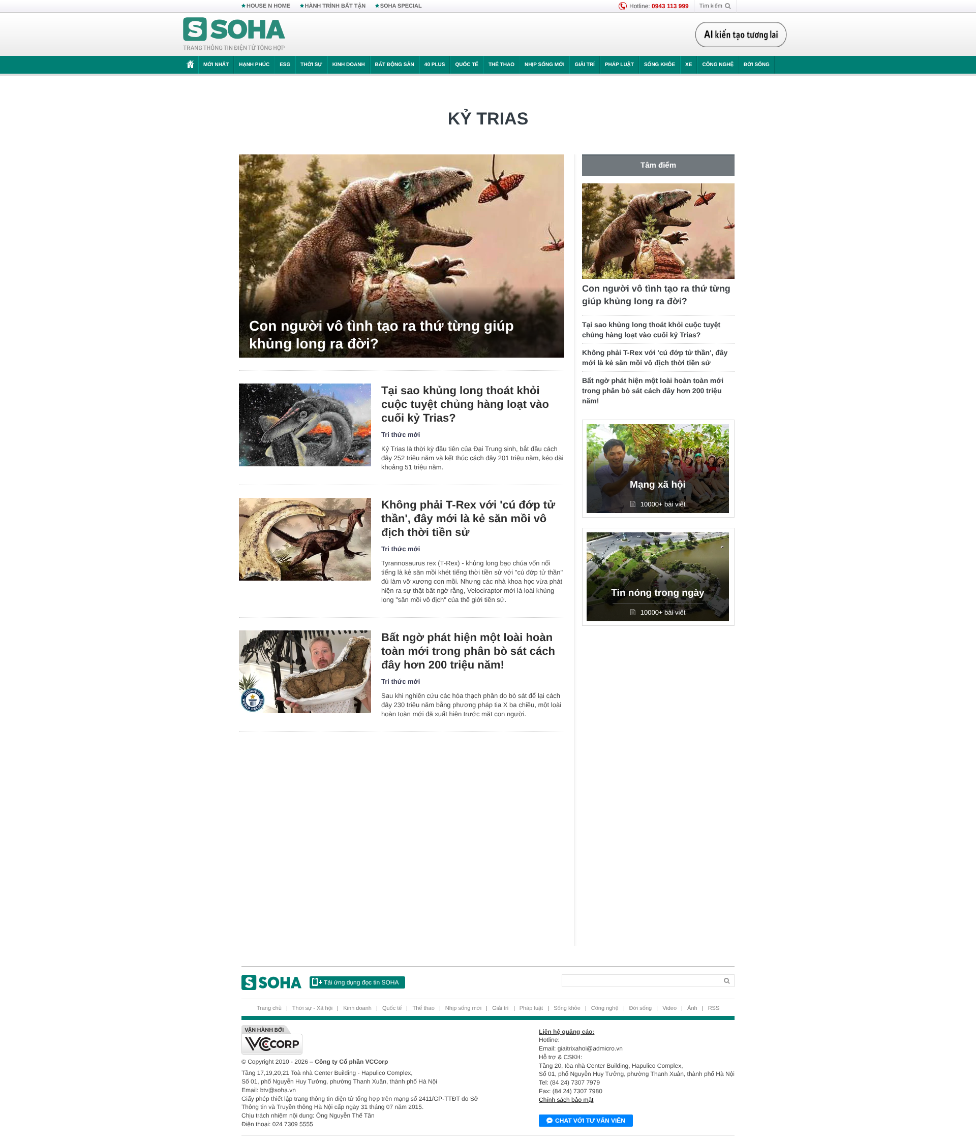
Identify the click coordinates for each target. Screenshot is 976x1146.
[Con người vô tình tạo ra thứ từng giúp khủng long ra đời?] (401, 256)
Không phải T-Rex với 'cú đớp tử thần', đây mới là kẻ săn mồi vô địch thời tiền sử (468, 518)
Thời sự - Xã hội (312, 1008)
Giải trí (584, 65)
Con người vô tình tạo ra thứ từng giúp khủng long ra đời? (381, 335)
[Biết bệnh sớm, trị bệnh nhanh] (743, 34)
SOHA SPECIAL (401, 6)
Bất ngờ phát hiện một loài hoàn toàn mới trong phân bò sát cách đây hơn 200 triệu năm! (468, 651)
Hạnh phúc (254, 65)
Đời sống (757, 65)
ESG (285, 65)
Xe (688, 65)
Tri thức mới (400, 434)
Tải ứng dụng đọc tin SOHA (361, 982)
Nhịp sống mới (544, 65)
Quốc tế (466, 65)
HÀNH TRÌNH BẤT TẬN (335, 6)
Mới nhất (216, 65)
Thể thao (501, 65)
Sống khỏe (659, 65)
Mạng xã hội (658, 485)
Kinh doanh (348, 65)
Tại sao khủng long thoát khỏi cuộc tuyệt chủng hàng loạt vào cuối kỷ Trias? (465, 404)
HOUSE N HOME (268, 6)
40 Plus (434, 65)
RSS (714, 1008)
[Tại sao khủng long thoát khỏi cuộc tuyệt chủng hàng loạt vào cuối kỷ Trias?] (305, 425)
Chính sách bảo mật (566, 1099)
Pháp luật (619, 65)
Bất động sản (394, 65)
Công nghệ (718, 65)
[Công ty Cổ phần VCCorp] (364, 1040)
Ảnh (692, 1008)
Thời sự (311, 65)
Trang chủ (269, 1008)
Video (669, 1008)
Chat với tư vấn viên (590, 1120)
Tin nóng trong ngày (657, 593)
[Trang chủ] (234, 34)
